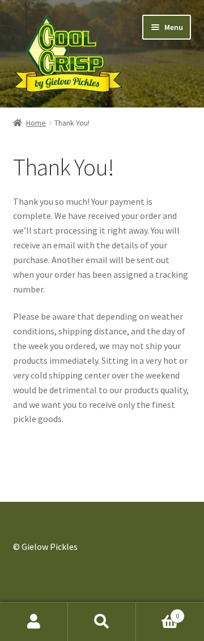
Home (36, 123)
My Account (34, 622)
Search (102, 622)
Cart (157, 612)
